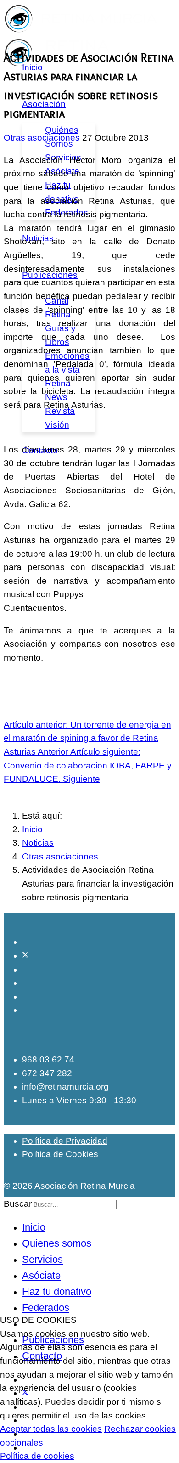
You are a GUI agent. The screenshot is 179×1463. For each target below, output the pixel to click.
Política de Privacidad (64, 1141)
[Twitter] (25, 955)
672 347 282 (47, 1073)
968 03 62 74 (48, 1059)
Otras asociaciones (42, 137)
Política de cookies (37, 1456)
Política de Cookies (60, 1154)
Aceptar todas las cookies (51, 1429)
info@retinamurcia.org (65, 1086)
